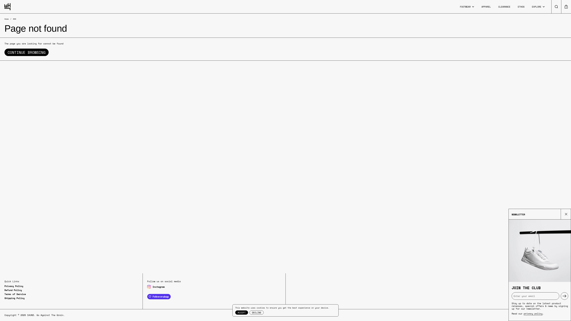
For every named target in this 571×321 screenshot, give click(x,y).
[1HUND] (7, 6)
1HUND (30, 315)
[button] (556, 6)
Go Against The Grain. (51, 315)
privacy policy (533, 313)
